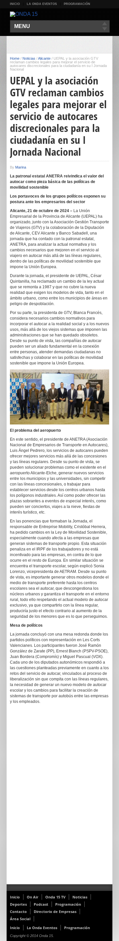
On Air (32, 896)
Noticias (28, 58)
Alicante (44, 58)
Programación (77, 4)
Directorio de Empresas (55, 911)
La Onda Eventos (42, 4)
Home (15, 58)
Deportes (18, 904)
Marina (20, 167)
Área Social (20, 918)
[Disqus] (59, 798)
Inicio (15, 4)
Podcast (41, 904)
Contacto (18, 911)
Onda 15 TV (55, 896)
